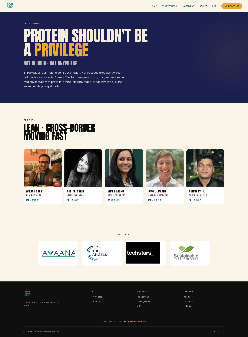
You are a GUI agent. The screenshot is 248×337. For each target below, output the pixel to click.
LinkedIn (34, 200)
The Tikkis (95, 301)
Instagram (188, 301)
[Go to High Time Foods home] (10, 6)
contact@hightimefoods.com (130, 321)
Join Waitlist (231, 6)
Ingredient (188, 6)
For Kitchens (169, 6)
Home (154, 6)
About (203, 6)
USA (214, 6)
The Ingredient (144, 301)
